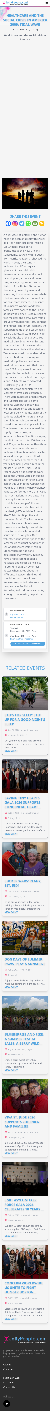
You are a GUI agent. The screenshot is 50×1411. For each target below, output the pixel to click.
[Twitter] (21, 223)
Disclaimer (8, 1382)
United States (16, 617)
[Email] (35, 223)
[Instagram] (15, 223)
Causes (7, 1364)
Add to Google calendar (29, 644)
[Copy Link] (41, 223)
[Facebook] (8, 223)
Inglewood (15, 614)
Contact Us (9, 1387)
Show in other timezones (21, 639)
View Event (11, 750)
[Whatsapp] (28, 223)
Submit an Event (11, 1377)
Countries (8, 1369)
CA (22, 614)
